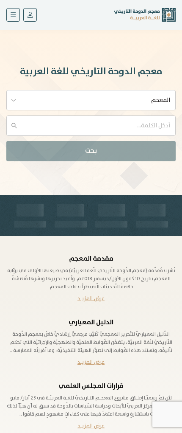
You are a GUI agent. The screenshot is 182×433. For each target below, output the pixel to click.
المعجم (160, 100)
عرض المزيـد (91, 298)
